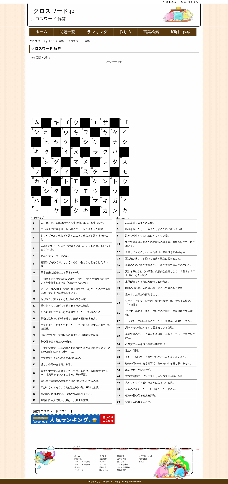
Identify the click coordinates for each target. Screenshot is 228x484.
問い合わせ (103, 470)
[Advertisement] (114, 88)
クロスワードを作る (82, 464)
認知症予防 (121, 470)
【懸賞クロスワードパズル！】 (52, 411)
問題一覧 (67, 32)
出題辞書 (120, 456)
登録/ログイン (190, 2)
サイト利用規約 (123, 467)
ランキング (97, 32)
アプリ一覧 (78, 470)
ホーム (41, 32)
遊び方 (141, 462)
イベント (103, 456)
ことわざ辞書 (122, 464)
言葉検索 (151, 32)
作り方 (125, 32)
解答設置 (103, 467)
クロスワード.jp (53, 11)
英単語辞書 (121, 459)
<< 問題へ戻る (41, 58)
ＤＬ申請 (103, 464)
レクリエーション (146, 456)
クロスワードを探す (82, 462)
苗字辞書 (120, 462)
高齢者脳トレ (144, 459)
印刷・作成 (181, 32)
